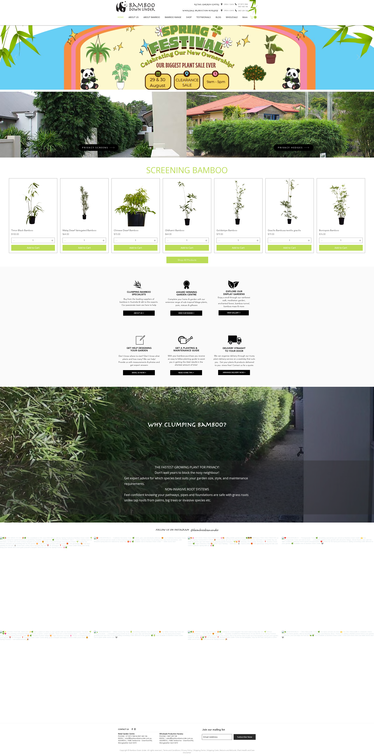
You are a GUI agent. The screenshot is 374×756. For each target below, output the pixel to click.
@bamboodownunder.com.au (181, 738)
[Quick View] (33, 202)
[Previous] (16, 57)
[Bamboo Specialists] (185, 82)
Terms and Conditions (171, 750)
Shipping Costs (213, 750)
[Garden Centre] (188, 82)
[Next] (358, 57)
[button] (133, 17)
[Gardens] (191, 82)
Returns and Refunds (228, 750)
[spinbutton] (33, 240)
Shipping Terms (199, 750)
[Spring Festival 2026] (182, 82)
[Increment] (52, 240)
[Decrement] (13, 240)
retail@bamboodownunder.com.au (138, 738)
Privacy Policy (186, 750)
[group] (187, 215)
